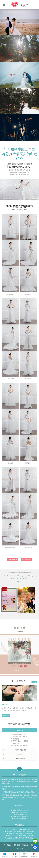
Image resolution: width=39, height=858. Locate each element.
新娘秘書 (26, 795)
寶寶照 (17, 797)
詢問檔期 (6, 715)
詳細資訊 (19, 581)
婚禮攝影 (33, 795)
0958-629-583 (24, 812)
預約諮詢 (20, 848)
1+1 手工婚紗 (6, 845)
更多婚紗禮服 (13, 559)
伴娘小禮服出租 (30, 797)
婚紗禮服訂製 (26, 559)
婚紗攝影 (19, 795)
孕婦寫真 (4, 797)
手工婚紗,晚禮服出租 (10, 795)
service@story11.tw (22, 816)
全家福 (22, 797)
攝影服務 (17, 845)
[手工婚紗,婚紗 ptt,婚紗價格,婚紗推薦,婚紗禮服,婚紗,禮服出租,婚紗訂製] (19, 4)
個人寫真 (11, 797)
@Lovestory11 (23, 818)
